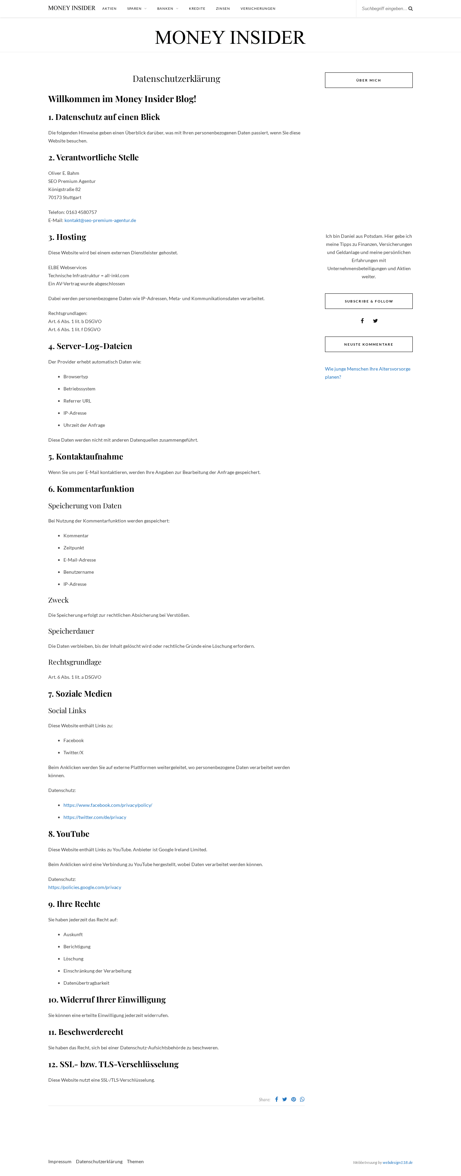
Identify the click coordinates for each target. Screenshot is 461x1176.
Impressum (60, 1161)
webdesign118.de (398, 1162)
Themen (135, 1161)
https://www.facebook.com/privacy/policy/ (107, 805)
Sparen (134, 8)
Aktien (109, 8)
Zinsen (223, 8)
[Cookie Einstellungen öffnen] (15, 1167)
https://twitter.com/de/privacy (94, 817)
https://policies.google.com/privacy (84, 887)
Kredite (197, 8)
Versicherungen (258, 8)
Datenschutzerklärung (99, 1161)
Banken (165, 8)
